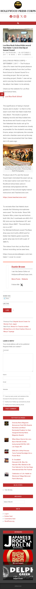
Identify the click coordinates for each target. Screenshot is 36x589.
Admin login (18, 586)
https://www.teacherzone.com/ (15, 197)
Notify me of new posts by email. (14, 404)
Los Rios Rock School (13, 96)
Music (13, 54)
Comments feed (9, 519)
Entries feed (8, 516)
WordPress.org (9, 521)
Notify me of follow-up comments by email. (17, 402)
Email (4, 382)
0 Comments (26, 54)
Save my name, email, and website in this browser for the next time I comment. (16, 398)
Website (25, 279)
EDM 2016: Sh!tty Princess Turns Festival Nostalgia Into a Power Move (22, 453)
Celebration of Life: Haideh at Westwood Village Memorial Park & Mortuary (21, 476)
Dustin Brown (18, 266)
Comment (5, 351)
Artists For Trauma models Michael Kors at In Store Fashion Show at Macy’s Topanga (17, 329)
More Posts (16, 279)
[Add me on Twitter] (21, 285)
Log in (6, 514)
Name (4, 374)
